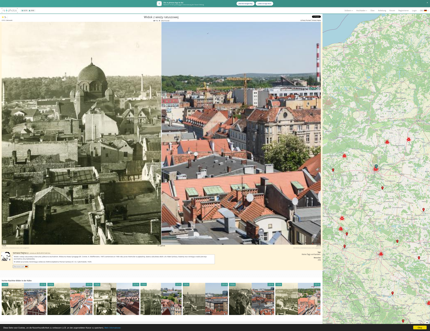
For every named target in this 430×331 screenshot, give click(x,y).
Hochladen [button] (361, 10)
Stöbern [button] (348, 10)
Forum (392, 10)
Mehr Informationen (112, 327)
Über (372, 10)
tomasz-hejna (20, 252)
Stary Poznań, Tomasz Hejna (311, 20)
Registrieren (403, 10)
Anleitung (382, 10)
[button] (392, 293)
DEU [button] (422, 10)
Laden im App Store (264, 4)
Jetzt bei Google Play (246, 4)
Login (414, 10)
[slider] (161, 133)
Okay (420, 327)
